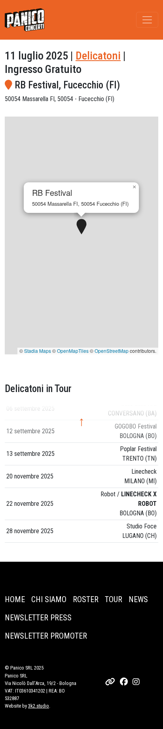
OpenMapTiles (73, 350)
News (138, 599)
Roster (86, 599)
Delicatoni (98, 55)
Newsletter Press (38, 617)
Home (15, 599)
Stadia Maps (37, 350)
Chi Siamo (48, 599)
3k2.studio (38, 706)
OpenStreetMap (112, 350)
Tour (113, 599)
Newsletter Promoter (46, 636)
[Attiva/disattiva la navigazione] (147, 20)
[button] (81, 227)
